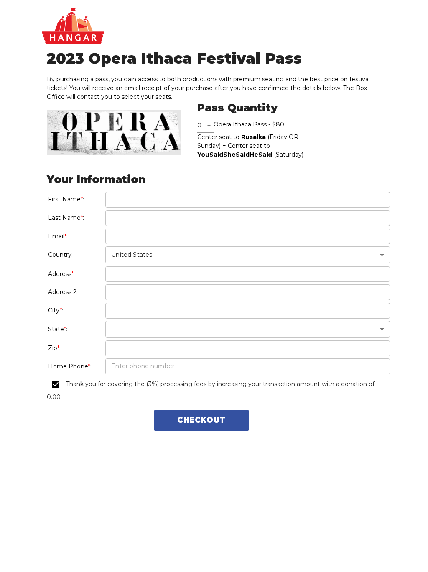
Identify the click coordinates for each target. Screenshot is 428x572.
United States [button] (131, 254)
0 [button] (199, 125)
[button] (247, 329)
